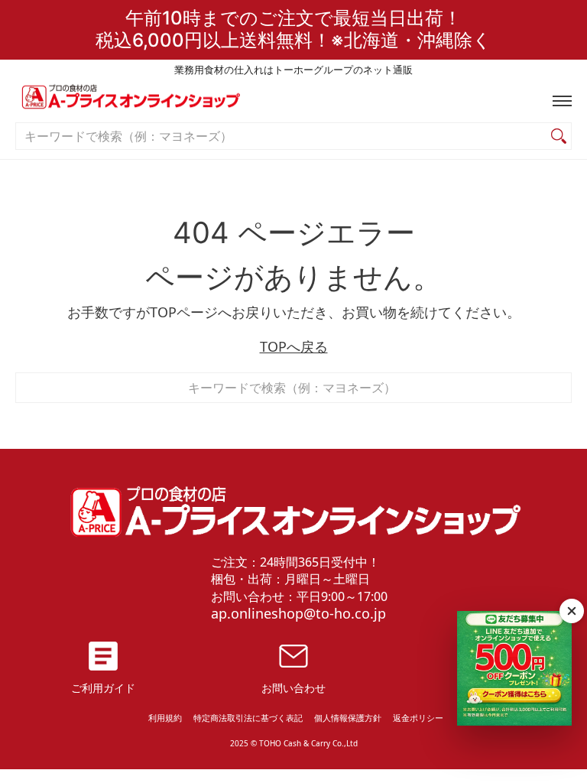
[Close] (571, 611)
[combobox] (281, 136)
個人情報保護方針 (347, 717)
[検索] (558, 136)
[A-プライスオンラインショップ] (293, 101)
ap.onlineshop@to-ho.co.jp (298, 613)
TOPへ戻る (294, 346)
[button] (559, 101)
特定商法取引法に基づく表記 (248, 717)
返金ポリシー (418, 717)
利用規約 (165, 717)
